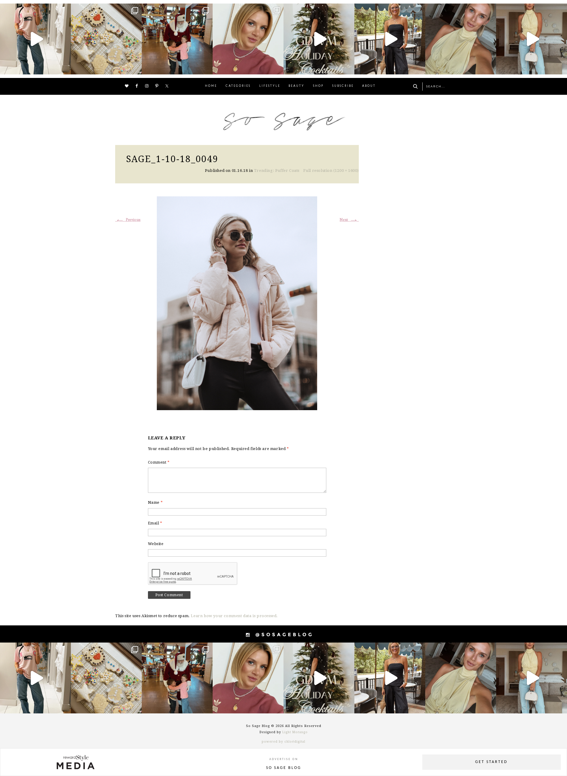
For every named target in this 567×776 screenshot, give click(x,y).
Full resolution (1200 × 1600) (331, 170)
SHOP (318, 86)
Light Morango (295, 732)
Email (155, 523)
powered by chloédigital (283, 741)
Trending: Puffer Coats (276, 170)
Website (156, 544)
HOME (211, 86)
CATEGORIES (238, 86)
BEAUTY (296, 86)
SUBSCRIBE (343, 86)
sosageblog (34, 9)
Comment (159, 462)
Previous (128, 220)
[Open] (35, 39)
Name (155, 502)
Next (349, 220)
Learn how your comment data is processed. (234, 616)
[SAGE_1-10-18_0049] (237, 302)
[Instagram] (65, 67)
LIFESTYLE (269, 86)
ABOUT (369, 86)
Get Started (491, 762)
